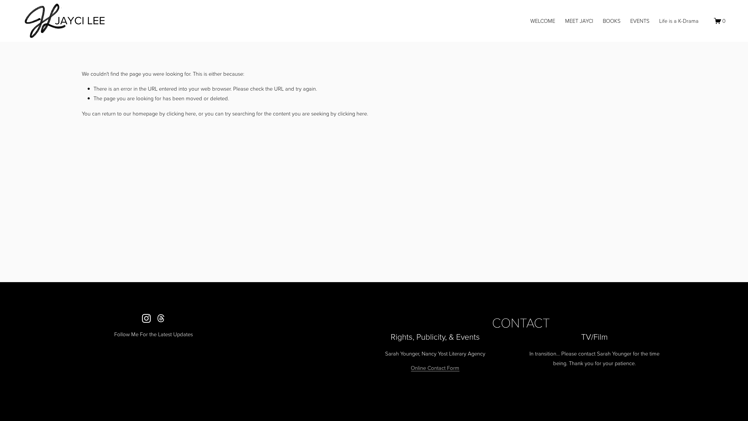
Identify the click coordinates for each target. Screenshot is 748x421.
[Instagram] (146, 318)
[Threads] (161, 318)
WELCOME (542, 21)
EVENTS (640, 21)
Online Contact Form (435, 368)
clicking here (181, 113)
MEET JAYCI (579, 21)
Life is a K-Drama (679, 21)
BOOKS (612, 21)
